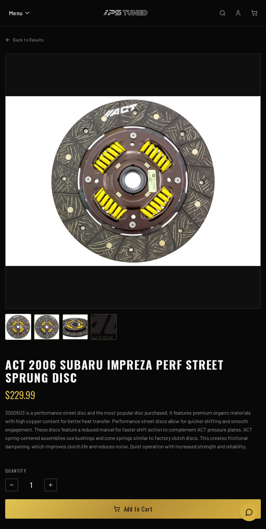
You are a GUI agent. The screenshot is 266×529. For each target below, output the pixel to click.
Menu (16, 13)
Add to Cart (138, 509)
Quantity (15, 470)
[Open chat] (249, 512)
